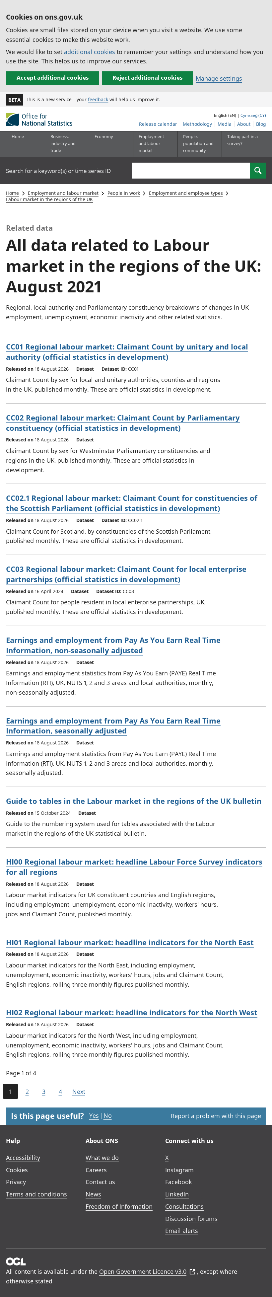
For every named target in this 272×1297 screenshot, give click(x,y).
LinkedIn (177, 1194)
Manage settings (219, 78)
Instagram (179, 1170)
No (107, 1115)
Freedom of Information (119, 1206)
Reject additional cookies (147, 77)
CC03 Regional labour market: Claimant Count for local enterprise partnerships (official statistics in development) (126, 574)
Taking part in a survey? (242, 139)
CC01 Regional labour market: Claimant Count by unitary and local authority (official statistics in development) (127, 352)
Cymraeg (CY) (253, 115)
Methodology (197, 124)
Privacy (16, 1182)
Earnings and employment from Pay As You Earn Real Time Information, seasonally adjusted (113, 726)
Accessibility (23, 1158)
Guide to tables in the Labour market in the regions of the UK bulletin (133, 801)
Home (18, 136)
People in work (123, 193)
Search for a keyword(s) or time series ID (58, 171)
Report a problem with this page (216, 1116)
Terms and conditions (36, 1194)
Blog (261, 124)
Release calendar (158, 124)
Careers (96, 1170)
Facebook (178, 1182)
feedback (98, 99)
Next (78, 1092)
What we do (102, 1158)
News (93, 1194)
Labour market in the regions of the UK (49, 199)
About (243, 124)
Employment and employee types (186, 193)
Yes (94, 1115)
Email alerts (181, 1231)
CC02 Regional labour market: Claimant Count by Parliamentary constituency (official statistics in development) (123, 423)
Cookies (17, 1170)
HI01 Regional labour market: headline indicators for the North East (130, 942)
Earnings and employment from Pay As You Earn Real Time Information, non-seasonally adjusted (113, 645)
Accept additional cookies (53, 77)
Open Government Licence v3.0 (142, 1271)
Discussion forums (191, 1219)
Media (225, 124)
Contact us (100, 1182)
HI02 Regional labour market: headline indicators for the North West (131, 1012)
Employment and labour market (63, 193)
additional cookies (89, 52)
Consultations (184, 1206)
